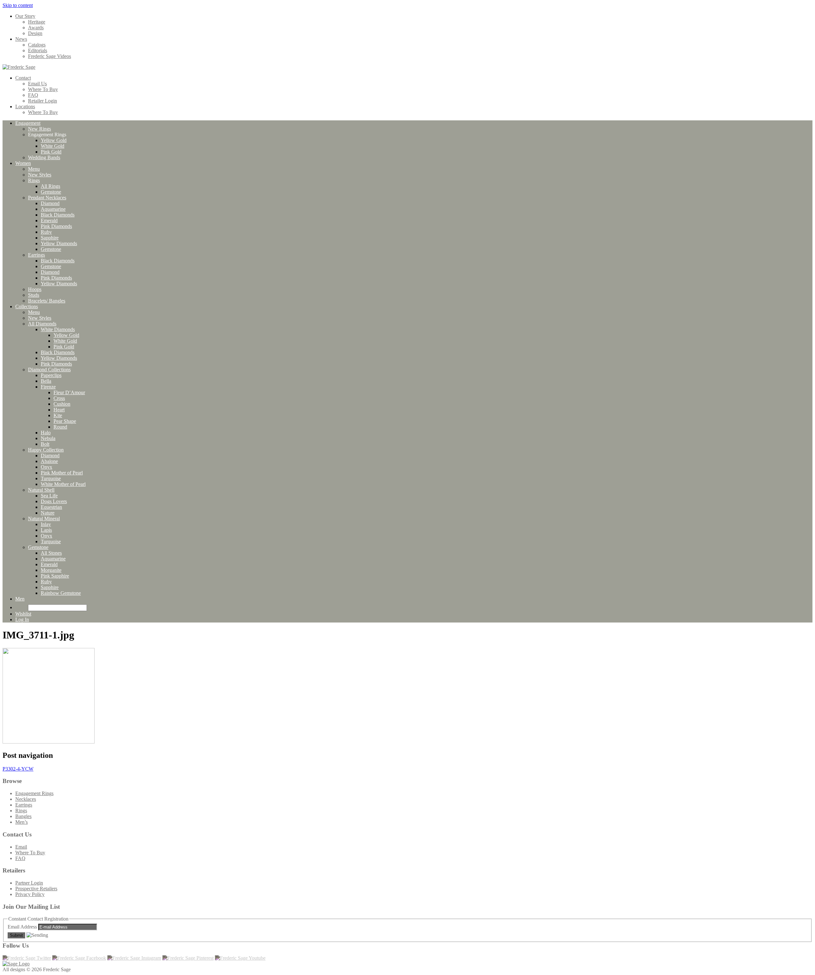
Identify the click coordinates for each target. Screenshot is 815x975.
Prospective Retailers (36, 888)
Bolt (45, 444)
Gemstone (51, 192)
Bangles (23, 816)
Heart (59, 409)
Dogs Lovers (54, 501)
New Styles (39, 174)
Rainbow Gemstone (61, 593)
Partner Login (29, 883)
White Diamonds (58, 329)
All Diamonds (42, 323)
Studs (33, 295)
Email (21, 847)
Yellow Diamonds (59, 243)
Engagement (27, 123)
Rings (34, 180)
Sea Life (49, 495)
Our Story (25, 16)
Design (35, 33)
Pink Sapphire (55, 576)
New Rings (39, 129)
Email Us (37, 83)
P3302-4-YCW (18, 769)
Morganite (51, 570)
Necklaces (25, 799)
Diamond (50, 203)
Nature (47, 513)
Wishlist (23, 613)
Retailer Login (42, 100)
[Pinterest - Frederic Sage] (188, 958)
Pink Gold (51, 151)
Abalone (49, 461)
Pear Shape (64, 421)
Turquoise (51, 478)
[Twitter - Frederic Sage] (27, 958)
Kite (57, 415)
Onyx (46, 467)
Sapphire (50, 237)
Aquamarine (53, 209)
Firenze (48, 386)
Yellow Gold (54, 140)
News (21, 39)
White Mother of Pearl (63, 484)
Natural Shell (41, 490)
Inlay (46, 524)
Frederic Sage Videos (49, 56)
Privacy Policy (30, 894)
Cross (59, 398)
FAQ (33, 95)
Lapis (46, 530)
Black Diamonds (57, 214)
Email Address (23, 926)
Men (20, 598)
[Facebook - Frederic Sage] (79, 958)
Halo (46, 432)
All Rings (50, 186)
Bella (46, 381)
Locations (25, 106)
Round (60, 427)
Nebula (48, 438)
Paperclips (51, 375)
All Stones (51, 553)
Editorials (37, 50)
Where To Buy (43, 89)
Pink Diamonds (56, 226)
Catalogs (37, 44)
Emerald (49, 220)
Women (23, 163)
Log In (22, 619)
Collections (26, 306)
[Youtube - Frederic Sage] (240, 958)
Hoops (34, 289)
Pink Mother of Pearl (62, 472)
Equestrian (51, 507)
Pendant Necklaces (47, 197)
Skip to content (18, 5)
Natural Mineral (44, 518)
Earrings (36, 255)
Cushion (61, 404)
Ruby (46, 232)
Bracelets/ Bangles (46, 300)
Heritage (36, 22)
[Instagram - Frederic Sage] (134, 958)
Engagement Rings (34, 793)
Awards (36, 27)
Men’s (21, 822)
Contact (23, 78)
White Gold (52, 146)
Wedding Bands (44, 157)
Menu (34, 169)
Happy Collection (46, 449)
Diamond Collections (49, 369)
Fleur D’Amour (69, 392)
